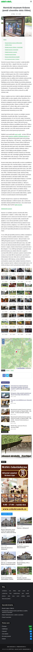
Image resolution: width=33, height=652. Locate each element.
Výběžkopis (5, 628)
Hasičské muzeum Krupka (10, 54)
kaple (19, 590)
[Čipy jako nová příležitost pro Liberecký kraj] (5, 402)
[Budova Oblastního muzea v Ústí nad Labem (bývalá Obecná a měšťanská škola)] (8, 522)
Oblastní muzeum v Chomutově (11, 49)
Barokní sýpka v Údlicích (8, 608)
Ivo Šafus (13, 14)
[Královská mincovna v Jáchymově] (8, 540)
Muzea (5, 39)
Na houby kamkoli (6, 636)
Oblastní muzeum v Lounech (11, 52)
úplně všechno (18, 204)
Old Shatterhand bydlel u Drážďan (12, 59)
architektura (4, 590)
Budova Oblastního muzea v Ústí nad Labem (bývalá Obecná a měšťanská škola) (8, 531)
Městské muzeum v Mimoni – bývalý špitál (13, 47)
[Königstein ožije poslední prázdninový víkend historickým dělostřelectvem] (5, 395)
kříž (28, 590)
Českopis (4, 626)
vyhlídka (23, 596)
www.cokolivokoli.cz (11, 646)
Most (10, 593)
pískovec (4, 596)
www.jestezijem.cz (27, 649)
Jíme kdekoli (5, 633)
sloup (13, 596)
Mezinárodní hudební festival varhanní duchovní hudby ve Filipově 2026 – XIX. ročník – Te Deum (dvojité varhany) (21, 411)
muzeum (7, 370)
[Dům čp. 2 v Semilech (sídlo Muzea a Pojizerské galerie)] (8, 556)
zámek (28, 596)
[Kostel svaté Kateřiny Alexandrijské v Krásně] (8, 571)
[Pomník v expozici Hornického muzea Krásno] (24, 571)
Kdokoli (4, 638)
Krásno (12, 370)
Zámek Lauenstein (6, 617)
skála (9, 596)
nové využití (18, 134)
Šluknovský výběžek (6, 598)
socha (18, 596)
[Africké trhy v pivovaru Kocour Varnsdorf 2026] (5, 428)
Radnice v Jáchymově (23, 528)
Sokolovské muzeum (6, 208)
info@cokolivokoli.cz (21, 646)
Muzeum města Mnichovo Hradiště (12, 57)
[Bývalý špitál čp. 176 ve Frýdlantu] (24, 556)
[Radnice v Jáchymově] (24, 521)
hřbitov (14, 590)
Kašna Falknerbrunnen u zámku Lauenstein (12, 614)
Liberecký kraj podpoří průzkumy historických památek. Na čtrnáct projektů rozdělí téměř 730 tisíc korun (20, 387)
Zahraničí (4, 631)
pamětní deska (17, 593)
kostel (24, 590)
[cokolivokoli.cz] (6, 1)
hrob (10, 590)
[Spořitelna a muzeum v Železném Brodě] (24, 539)
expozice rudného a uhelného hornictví (18, 136)
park (23, 593)
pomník (27, 593)
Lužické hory (4, 593)
